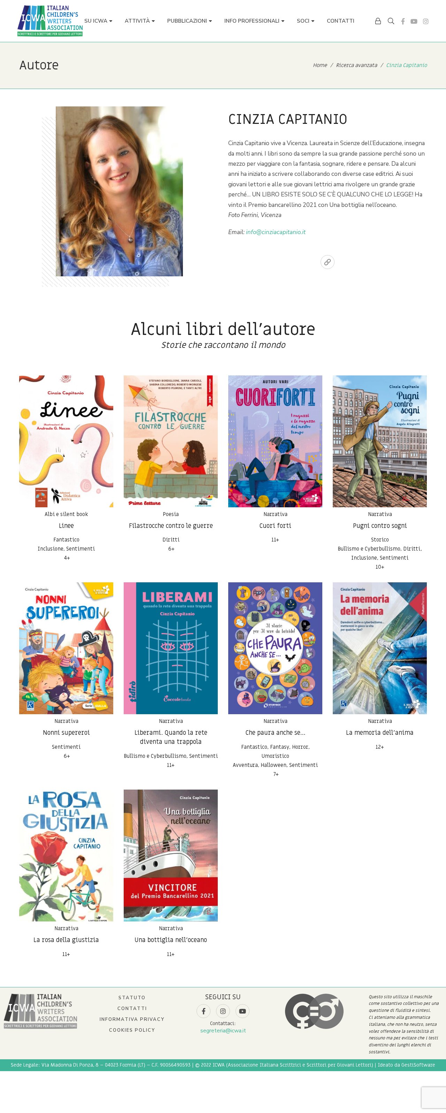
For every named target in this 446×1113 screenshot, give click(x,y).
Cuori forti (275, 526)
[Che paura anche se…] (275, 648)
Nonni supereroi (66, 733)
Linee (66, 526)
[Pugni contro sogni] (380, 441)
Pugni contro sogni (380, 526)
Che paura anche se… (275, 733)
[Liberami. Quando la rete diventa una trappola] (171, 648)
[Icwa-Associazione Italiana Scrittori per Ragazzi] (50, 21)
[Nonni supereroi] (66, 648)
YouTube (413, 21)
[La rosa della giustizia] (66, 855)
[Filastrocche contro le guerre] (171, 441)
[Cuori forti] (275, 441)
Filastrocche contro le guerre (171, 526)
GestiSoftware (418, 1065)
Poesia (171, 514)
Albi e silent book (66, 514)
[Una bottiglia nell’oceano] (171, 855)
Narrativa (275, 514)
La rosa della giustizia (66, 940)
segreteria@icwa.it (223, 1030)
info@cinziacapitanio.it (276, 232)
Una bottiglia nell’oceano (170, 940)
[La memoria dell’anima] (380, 648)
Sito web (327, 262)
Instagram (426, 21)
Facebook (403, 21)
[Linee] (66, 441)
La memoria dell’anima (380, 733)
